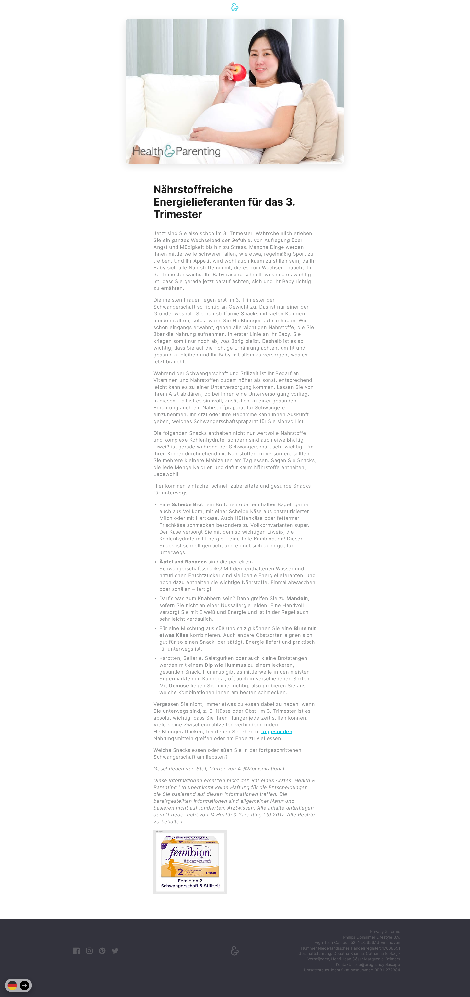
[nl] (24, 985)
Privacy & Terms (385, 931)
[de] (12, 985)
